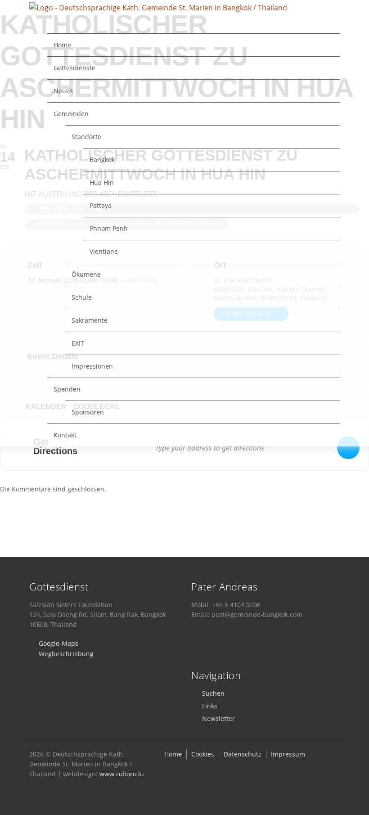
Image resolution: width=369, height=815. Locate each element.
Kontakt (65, 435)
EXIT (78, 343)
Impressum (288, 754)
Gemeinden (71, 113)
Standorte (86, 136)
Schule (82, 297)
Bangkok (102, 159)
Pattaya (101, 205)
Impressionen (92, 366)
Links (209, 706)
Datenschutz (242, 754)
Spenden (67, 389)
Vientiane (104, 251)
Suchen (213, 693)
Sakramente (90, 320)
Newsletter (218, 718)
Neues (63, 90)
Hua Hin (102, 182)
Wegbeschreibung (66, 653)
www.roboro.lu (121, 774)
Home (62, 45)
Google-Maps (58, 643)
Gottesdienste (74, 67)
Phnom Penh (109, 228)
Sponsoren (88, 412)
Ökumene (86, 274)
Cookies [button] (202, 754)
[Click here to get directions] (348, 448)
